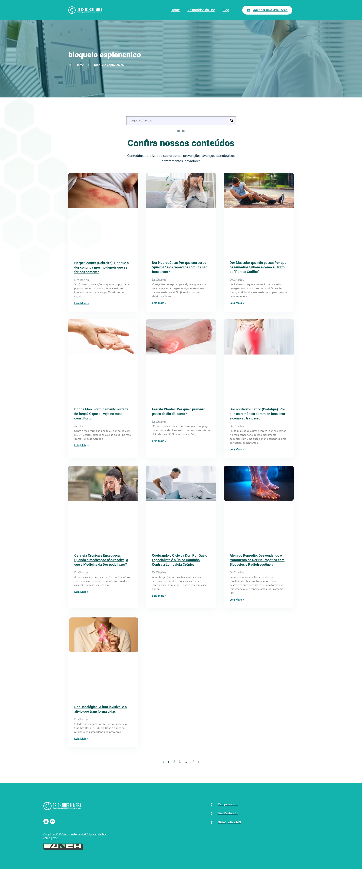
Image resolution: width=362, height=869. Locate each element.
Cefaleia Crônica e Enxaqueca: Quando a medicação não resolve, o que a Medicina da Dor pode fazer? (101, 559)
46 (192, 762)
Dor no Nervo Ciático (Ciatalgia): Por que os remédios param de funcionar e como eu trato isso (257, 413)
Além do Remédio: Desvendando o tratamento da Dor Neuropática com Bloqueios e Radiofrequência (257, 559)
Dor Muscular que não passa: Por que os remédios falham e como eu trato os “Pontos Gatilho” (258, 267)
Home (175, 10)
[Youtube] (52, 821)
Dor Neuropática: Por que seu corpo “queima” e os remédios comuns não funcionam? (179, 267)
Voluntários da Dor (201, 10)
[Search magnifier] (231, 120)
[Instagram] (46, 821)
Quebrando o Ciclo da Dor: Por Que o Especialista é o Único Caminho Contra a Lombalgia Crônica (179, 559)
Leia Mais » (81, 303)
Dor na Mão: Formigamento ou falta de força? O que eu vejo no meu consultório (101, 413)
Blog (225, 10)
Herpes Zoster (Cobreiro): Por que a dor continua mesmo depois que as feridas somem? (101, 267)
